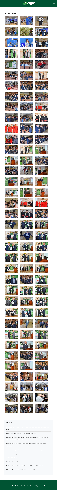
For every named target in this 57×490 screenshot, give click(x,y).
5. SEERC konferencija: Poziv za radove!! (15, 462)
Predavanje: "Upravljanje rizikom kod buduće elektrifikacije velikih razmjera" (24, 465)
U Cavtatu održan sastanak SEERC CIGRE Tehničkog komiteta (20, 469)
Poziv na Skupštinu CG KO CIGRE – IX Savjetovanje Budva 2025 (21, 433)
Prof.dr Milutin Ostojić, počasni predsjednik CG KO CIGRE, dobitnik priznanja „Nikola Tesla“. (27, 450)
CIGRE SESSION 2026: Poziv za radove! (15, 458)
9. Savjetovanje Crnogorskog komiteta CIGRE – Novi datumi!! (20, 454)
